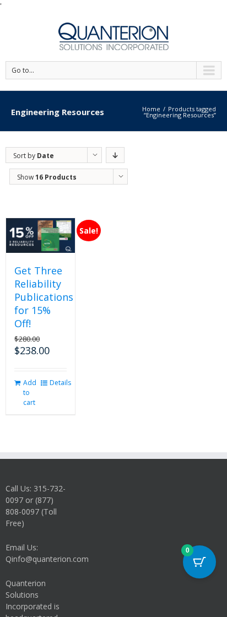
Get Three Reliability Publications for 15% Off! (43, 297)
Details (58, 382)
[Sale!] (40, 235)
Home (151, 109)
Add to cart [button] (29, 392)
